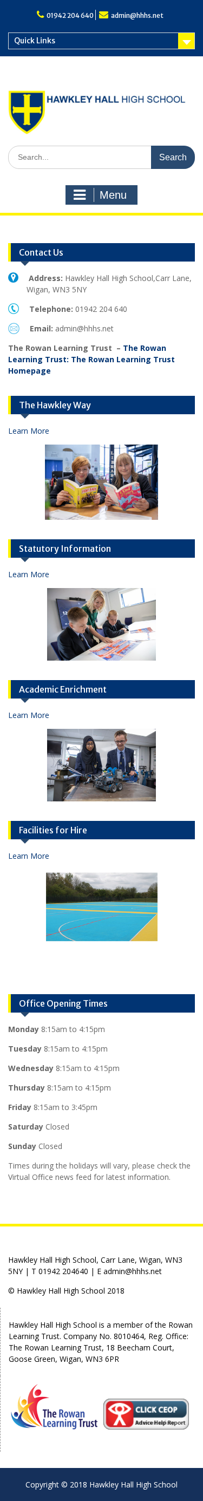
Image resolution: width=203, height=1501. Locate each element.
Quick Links (34, 40)
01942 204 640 (70, 15)
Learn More (28, 431)
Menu (113, 195)
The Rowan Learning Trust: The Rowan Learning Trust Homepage (91, 359)
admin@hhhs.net (137, 15)
